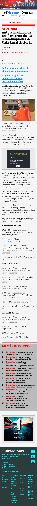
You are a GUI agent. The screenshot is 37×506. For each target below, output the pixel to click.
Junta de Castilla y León (30, 491)
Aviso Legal (5, 462)
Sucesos (4, 481)
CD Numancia (22, 478)
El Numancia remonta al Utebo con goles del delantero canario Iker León (16, 398)
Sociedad (30, 479)
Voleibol (22, 483)
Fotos (4, 484)
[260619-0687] (18, 159)
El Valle (13, 481)
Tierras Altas (14, 483)
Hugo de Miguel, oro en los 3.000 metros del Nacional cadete (13, 78)
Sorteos (30, 499)
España (30, 475)
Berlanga (13, 479)
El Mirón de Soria (18, 13)
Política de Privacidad (8, 466)
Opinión (4, 488)
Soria (3, 475)
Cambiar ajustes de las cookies (11, 471)
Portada (5, 23)
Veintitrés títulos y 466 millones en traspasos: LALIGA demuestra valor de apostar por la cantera (20, 364)
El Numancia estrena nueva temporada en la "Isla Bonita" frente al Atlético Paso (18, 380)
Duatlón (22, 491)
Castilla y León (31, 487)
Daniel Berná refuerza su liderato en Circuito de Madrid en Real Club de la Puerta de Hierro (18, 391)
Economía (30, 481)
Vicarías (13, 491)
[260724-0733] (18, 5)
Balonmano (23, 487)
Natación (22, 489)
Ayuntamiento (5, 479)
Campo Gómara (13, 493)
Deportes (16, 23)
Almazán (13, 498)
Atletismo (9, 29)
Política (30, 477)
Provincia (14, 475)
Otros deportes (22, 493)
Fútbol (21, 480)
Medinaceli (14, 500)
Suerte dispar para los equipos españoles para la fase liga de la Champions (17, 405)
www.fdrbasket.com (10, 241)
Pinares (13, 477)
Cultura (30, 483)
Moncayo (13, 496)
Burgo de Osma (13, 486)
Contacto (4, 468)
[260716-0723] (18, 429)
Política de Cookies (7, 464)
